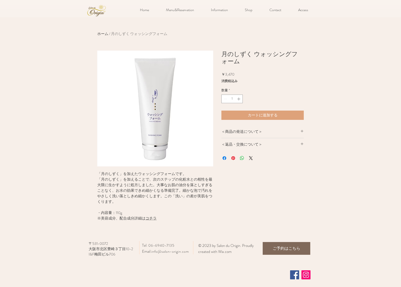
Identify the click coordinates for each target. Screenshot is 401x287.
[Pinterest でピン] (233, 158)
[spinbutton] (232, 99)
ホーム (102, 33)
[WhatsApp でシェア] (242, 158)
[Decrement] (225, 99)
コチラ (151, 218)
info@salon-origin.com (170, 251)
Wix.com (225, 251)
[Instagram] (305, 274)
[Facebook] (294, 274)
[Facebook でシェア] (224, 158)
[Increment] (239, 99)
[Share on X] (251, 158)
